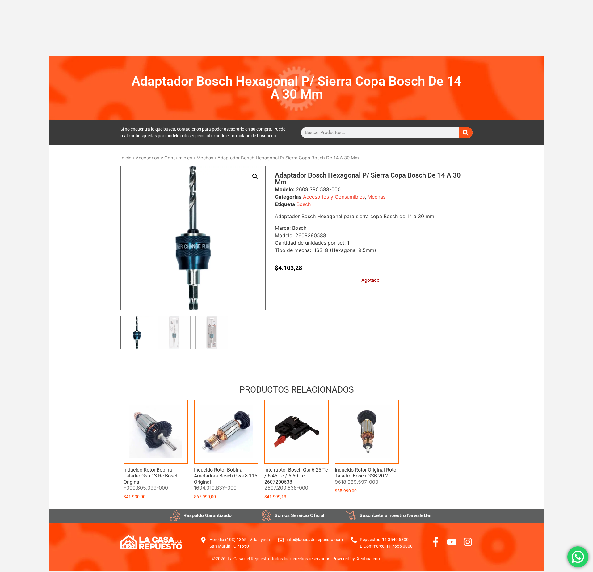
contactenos (189, 129)
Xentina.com (369, 558)
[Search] (466, 132)
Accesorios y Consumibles (164, 158)
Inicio (126, 158)
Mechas (204, 158)
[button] (255, 176)
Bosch (303, 204)
